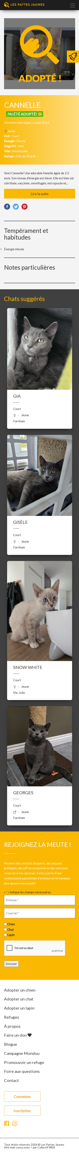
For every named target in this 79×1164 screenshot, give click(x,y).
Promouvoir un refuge (24, 1062)
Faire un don (16, 1035)
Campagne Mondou (22, 1053)
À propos (12, 1026)
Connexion (22, 1096)
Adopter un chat (18, 998)
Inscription (22, 1110)
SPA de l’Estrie (25, 156)
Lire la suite (40, 193)
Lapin (11, 935)
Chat (10, 929)
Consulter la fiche (39, 346)
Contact (11, 1080)
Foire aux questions (22, 1071)
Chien (11, 924)
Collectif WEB (46, 1147)
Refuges (11, 1017)
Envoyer (11, 963)
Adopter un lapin (19, 1008)
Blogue (10, 1044)
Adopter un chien (19, 990)
